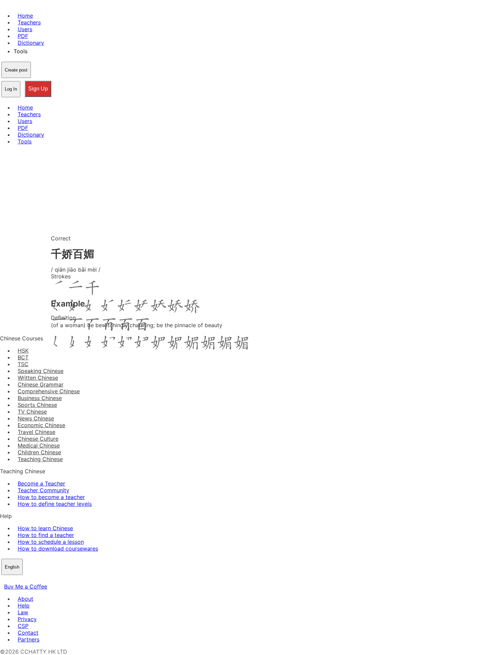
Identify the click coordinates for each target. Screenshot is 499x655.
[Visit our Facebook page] (4, 580)
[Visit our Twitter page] (12, 580)
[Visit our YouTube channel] (28, 580)
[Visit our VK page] (20, 580)
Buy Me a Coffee (25, 586)
